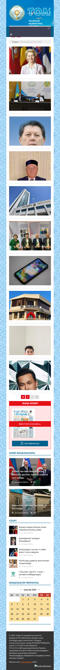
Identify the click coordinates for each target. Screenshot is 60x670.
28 (17, 618)
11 (41, 604)
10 (35, 604)
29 (23, 618)
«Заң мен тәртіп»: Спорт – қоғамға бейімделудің (32, 573)
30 (28, 618)
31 (35, 618)
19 (47, 609)
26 (47, 614)
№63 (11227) (30, 424)
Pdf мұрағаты (31, 443)
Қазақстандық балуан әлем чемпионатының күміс (32, 528)
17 (35, 609)
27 (12, 618)
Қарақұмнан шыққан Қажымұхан (29, 539)
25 (41, 614)
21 (17, 614)
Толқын (30, 13)
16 (28, 609)
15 (23, 609)
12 (47, 604)
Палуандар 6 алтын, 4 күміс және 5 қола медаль (32, 550)
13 (12, 609)
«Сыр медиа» (26, 662)
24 (35, 614)
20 (12, 614)
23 (28, 614)
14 (17, 609)
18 (41, 609)
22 (23, 614)
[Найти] (49, 28)
